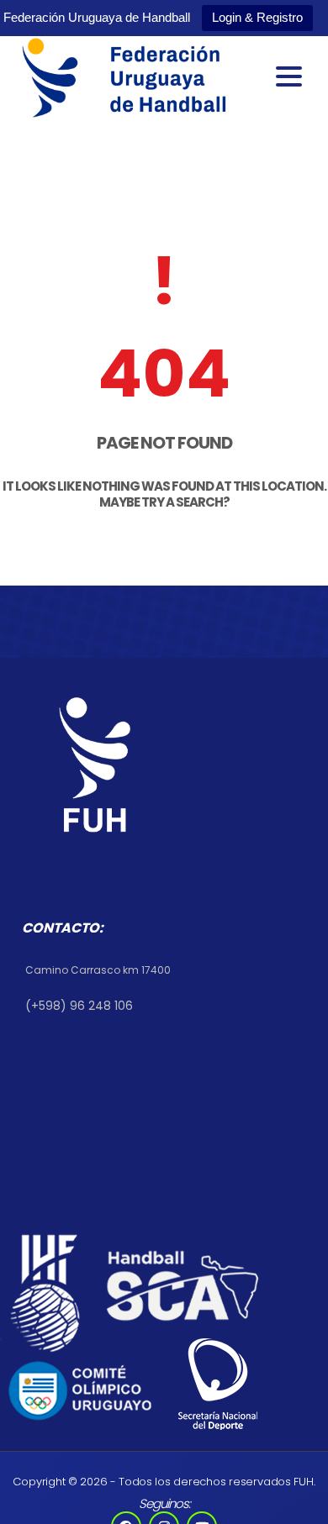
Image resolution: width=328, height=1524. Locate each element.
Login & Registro (257, 17)
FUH (303, 1482)
